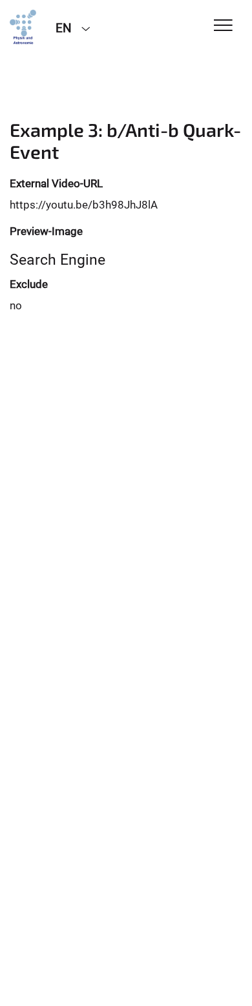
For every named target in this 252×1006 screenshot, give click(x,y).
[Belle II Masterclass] (23, 27)
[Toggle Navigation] (223, 26)
